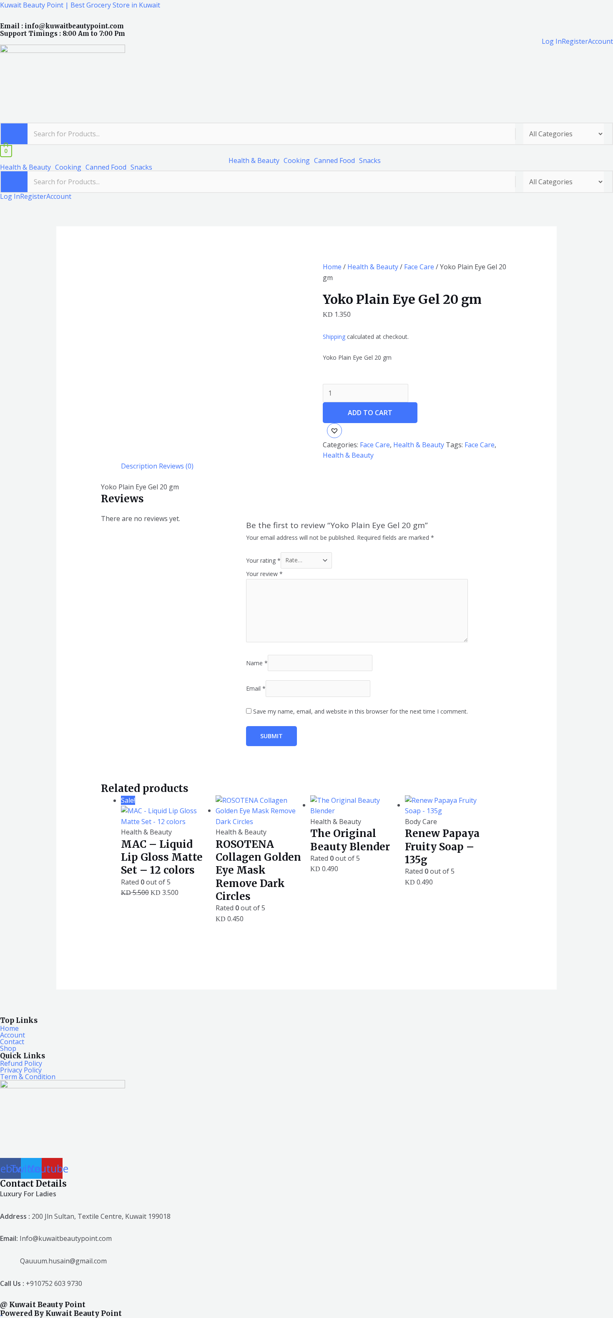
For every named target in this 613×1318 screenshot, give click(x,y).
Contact (12, 1041)
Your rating (263, 560)
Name (257, 663)
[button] (256, 160)
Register (575, 41)
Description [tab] (139, 466)
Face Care (419, 266)
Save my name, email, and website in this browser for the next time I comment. (360, 711)
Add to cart (370, 412)
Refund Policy (21, 1063)
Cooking (297, 160)
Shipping (334, 337)
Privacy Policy (21, 1070)
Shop (8, 1048)
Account (600, 41)
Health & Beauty (254, 160)
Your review (264, 574)
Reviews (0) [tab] (176, 466)
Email (256, 688)
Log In (552, 41)
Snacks (370, 160)
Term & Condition (27, 1076)
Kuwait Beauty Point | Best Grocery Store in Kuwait (80, 5)
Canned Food (334, 160)
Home (332, 266)
